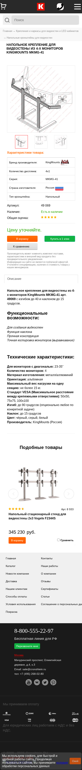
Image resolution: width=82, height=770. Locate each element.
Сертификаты (49, 588)
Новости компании (17, 573)
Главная (7, 31)
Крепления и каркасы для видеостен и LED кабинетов (47, 31)
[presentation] (13, 493)
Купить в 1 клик (59, 238)
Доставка (11, 581)
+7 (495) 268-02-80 (32, 673)
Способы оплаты (16, 596)
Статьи (45, 596)
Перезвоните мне (27, 646)
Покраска (11, 611)
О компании (48, 573)
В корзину (22, 238)
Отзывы (46, 581)
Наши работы (49, 565)
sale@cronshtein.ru (34, 669)
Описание (14, 278)
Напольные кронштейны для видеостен (29, 37)
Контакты (46, 558)
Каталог (10, 565)
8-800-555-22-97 (33, 631)
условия (62, 762)
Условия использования (21, 604)
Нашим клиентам (16, 588)
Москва (18, 655)
